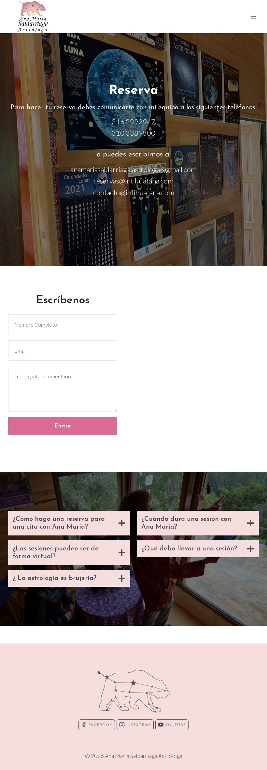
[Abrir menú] (253, 16)
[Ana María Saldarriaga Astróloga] (33, 16)
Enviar (62, 426)
